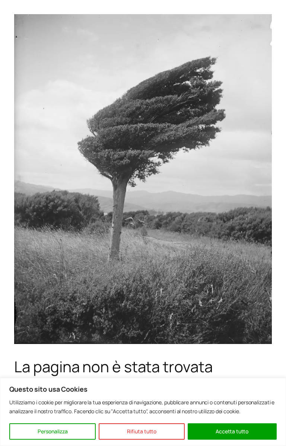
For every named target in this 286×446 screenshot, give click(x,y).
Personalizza (53, 431)
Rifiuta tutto (141, 431)
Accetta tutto (232, 431)
